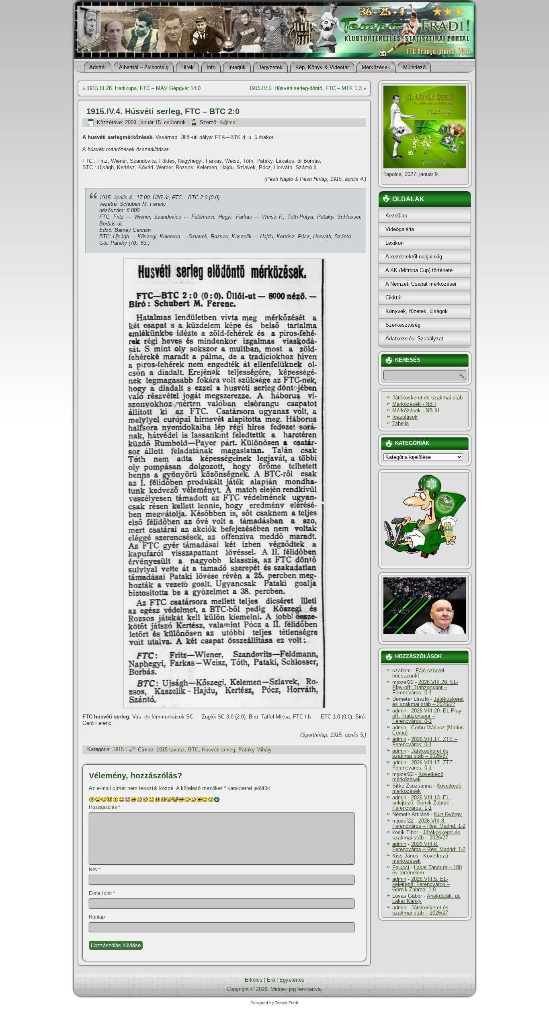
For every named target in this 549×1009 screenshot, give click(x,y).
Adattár (97, 67)
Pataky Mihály (255, 750)
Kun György (448, 814)
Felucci (400, 867)
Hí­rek (187, 67)
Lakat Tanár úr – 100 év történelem (427, 870)
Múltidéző (414, 67)
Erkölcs (253, 980)
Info (211, 67)
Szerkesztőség (402, 325)
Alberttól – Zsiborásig (143, 67)
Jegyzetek (270, 67)
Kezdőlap (396, 216)
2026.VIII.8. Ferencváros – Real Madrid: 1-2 (428, 823)
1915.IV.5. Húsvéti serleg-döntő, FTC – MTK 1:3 (305, 88)
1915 (118, 750)
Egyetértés (292, 980)
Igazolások (405, 417)
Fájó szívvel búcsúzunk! (418, 673)
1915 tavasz (170, 750)
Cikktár (393, 298)
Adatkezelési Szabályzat (414, 339)
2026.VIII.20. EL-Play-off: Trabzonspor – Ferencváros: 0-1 (425, 687)
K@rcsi (228, 122)
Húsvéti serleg (218, 750)
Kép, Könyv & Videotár (322, 67)
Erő (271, 980)
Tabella (400, 423)
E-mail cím (102, 893)
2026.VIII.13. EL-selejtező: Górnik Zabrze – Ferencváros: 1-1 (423, 802)
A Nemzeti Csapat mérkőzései (420, 284)
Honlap (97, 917)
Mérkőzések (376, 67)
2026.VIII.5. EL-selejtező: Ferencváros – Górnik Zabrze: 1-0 (421, 884)
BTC (193, 750)
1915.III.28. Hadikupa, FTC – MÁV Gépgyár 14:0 (144, 88)
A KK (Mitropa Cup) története (419, 270)
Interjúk (237, 67)
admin (399, 711)
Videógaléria (399, 229)
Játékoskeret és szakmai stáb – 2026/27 (428, 701)
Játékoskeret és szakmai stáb (427, 398)
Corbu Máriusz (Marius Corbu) (428, 730)
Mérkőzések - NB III (415, 410)
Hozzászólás (104, 807)
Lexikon (394, 243)
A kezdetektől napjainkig (413, 257)
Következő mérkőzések (417, 776)
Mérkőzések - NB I (414, 404)
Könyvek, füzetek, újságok (416, 311)
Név (95, 869)
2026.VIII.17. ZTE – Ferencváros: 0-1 (424, 741)
